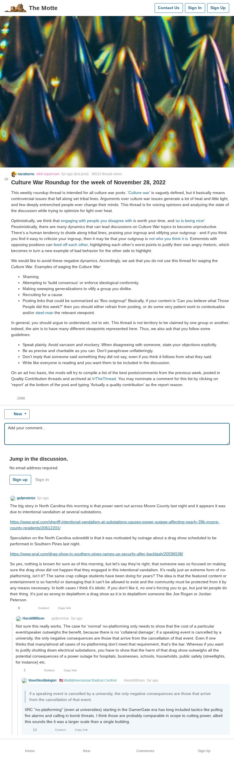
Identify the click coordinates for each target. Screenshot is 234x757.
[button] (23, 174)
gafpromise (60, 618)
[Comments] (149, 8)
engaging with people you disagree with (96, 220)
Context (43, 608)
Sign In (195, 7)
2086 (21, 398)
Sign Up (218, 7)
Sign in (42, 479)
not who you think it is (168, 238)
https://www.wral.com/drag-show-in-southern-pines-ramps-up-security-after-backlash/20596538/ (96, 554)
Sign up (20, 479)
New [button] (18, 414)
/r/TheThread (104, 378)
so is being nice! (190, 220)
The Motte (43, 8)
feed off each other (71, 244)
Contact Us (168, 7)
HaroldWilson (134, 680)
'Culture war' (139, 192)
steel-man (44, 312)
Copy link (64, 608)
